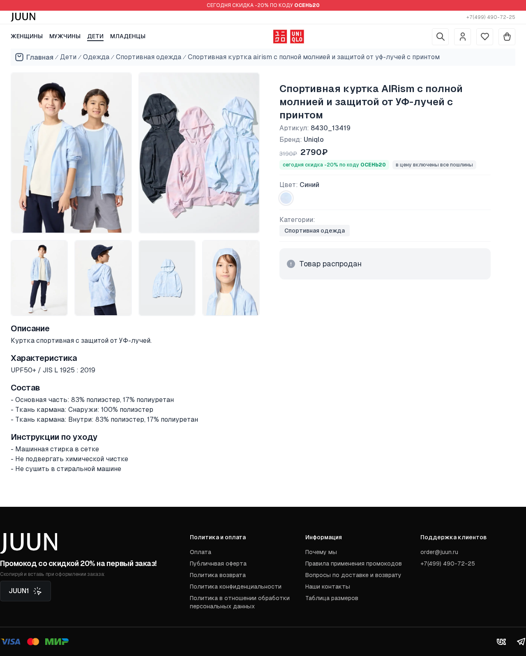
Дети (95, 36)
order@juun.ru (439, 552)
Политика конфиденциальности (235, 586)
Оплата (200, 552)
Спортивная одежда (148, 57)
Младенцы (127, 36)
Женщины (27, 36)
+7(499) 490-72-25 (490, 17)
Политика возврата (218, 575)
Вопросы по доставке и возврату (353, 575)
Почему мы (321, 552)
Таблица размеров (331, 598)
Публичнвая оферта (218, 563)
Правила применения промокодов (353, 563)
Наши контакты (327, 586)
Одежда (96, 57)
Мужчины (65, 36)
